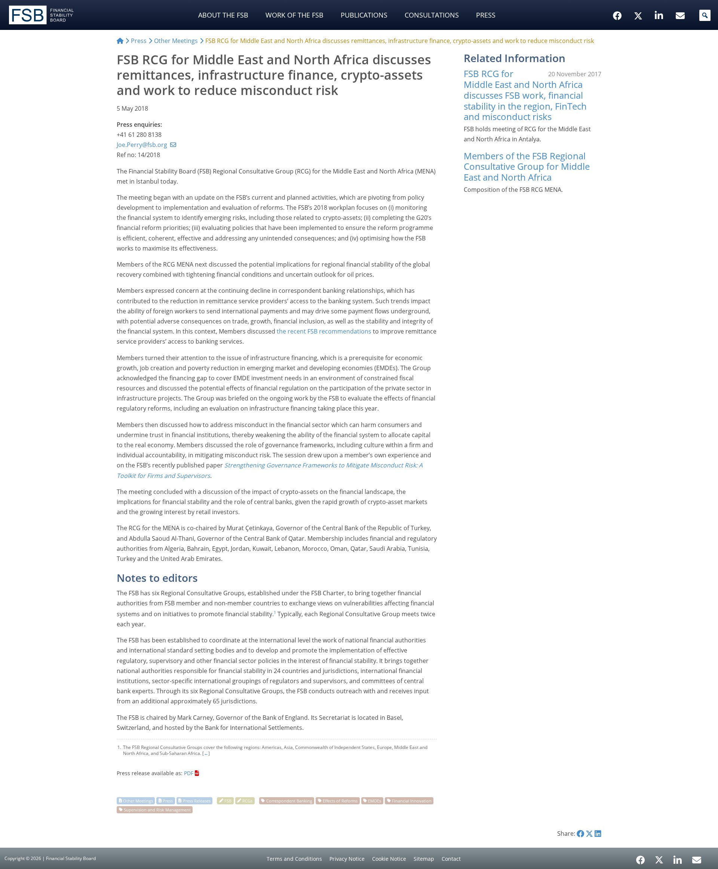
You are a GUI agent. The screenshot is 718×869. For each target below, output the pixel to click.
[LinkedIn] (677, 857)
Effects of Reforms (340, 800)
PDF (188, 773)
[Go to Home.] (120, 41)
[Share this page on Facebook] (580, 833)
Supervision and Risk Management (157, 809)
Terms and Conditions (294, 858)
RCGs (247, 800)
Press (485, 14)
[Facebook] (640, 857)
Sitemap (424, 858)
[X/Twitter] (639, 4)
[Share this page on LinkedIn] (598, 833)
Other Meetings (138, 800)
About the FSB (223, 14)
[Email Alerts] (696, 859)
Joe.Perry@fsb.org (142, 145)
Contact (451, 858)
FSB (227, 800)
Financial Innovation (412, 800)
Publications (364, 14)
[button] (705, 15)
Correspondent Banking (289, 800)
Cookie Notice (389, 858)
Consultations (432, 14)
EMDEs (374, 800)
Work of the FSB (294, 14)
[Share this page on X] (589, 833)
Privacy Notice (347, 858)
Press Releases (197, 800)
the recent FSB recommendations (324, 331)
